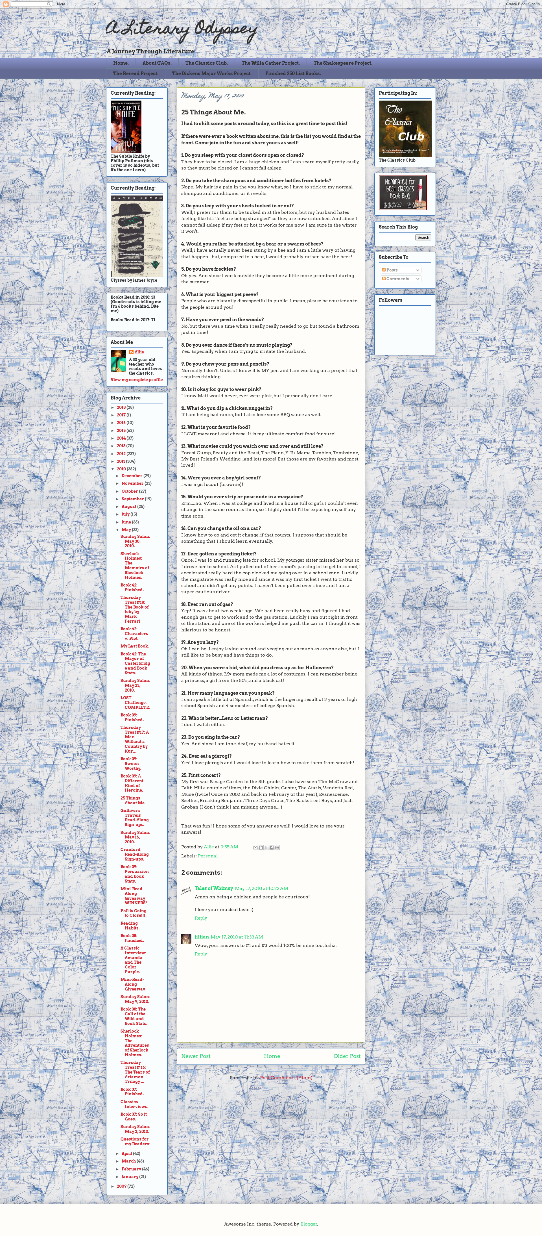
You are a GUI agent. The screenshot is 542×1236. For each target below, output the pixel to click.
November (133, 483)
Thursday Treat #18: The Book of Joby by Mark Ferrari (135, 609)
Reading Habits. (130, 925)
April (127, 1153)
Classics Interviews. (134, 1104)
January (130, 1176)
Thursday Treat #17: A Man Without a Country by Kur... (135, 739)
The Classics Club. (206, 63)
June (127, 522)
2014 (121, 438)
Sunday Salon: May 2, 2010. (135, 1129)
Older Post (347, 1056)
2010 (122, 469)
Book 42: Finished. (132, 587)
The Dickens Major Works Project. (212, 73)
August (129, 506)
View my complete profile (137, 379)
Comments (397, 279)
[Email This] (255, 847)
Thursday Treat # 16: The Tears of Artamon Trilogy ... (135, 1072)
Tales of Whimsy (214, 888)
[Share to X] (266, 847)
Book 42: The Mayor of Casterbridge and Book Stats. (135, 663)
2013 (121, 446)
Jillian (202, 937)
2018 (121, 407)
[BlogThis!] (261, 847)
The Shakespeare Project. (343, 63)
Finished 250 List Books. (293, 73)
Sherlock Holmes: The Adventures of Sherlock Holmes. (135, 1043)
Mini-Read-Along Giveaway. (133, 984)
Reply (201, 918)
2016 (121, 422)
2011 (121, 461)
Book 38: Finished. (132, 938)
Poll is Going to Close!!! (134, 913)
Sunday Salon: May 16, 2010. (135, 837)
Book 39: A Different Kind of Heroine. (132, 783)
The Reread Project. (135, 73)
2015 (121, 430)
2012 (121, 453)
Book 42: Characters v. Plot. (134, 634)
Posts (392, 270)
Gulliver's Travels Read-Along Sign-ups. (135, 817)
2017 (121, 415)
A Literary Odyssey (182, 30)
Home (272, 1056)
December (132, 475)
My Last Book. (135, 646)
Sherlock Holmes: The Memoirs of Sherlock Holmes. (135, 565)
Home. (121, 63)
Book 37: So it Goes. (134, 1116)
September (133, 499)
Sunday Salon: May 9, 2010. (135, 999)
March (129, 1161)
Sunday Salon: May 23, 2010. (135, 685)
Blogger (308, 1224)
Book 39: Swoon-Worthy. (131, 764)
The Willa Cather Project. (271, 63)
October (130, 491)
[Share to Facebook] (271, 847)
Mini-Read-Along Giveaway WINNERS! (134, 896)
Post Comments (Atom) (286, 1077)
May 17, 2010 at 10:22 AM (261, 888)
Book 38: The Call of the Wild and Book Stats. (134, 1016)
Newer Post (196, 1056)
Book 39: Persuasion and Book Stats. (135, 873)
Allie (209, 847)
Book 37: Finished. (132, 1091)
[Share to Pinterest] (277, 847)
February (132, 1169)
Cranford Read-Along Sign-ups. (135, 854)
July (126, 514)
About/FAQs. (157, 63)
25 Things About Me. (133, 800)
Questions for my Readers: (135, 1141)
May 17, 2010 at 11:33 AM (237, 937)
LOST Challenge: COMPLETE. (135, 703)
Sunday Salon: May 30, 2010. (135, 541)
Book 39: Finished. (132, 717)
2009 (122, 1186)
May (127, 529)
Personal (208, 856)
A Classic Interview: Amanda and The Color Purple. (133, 960)
